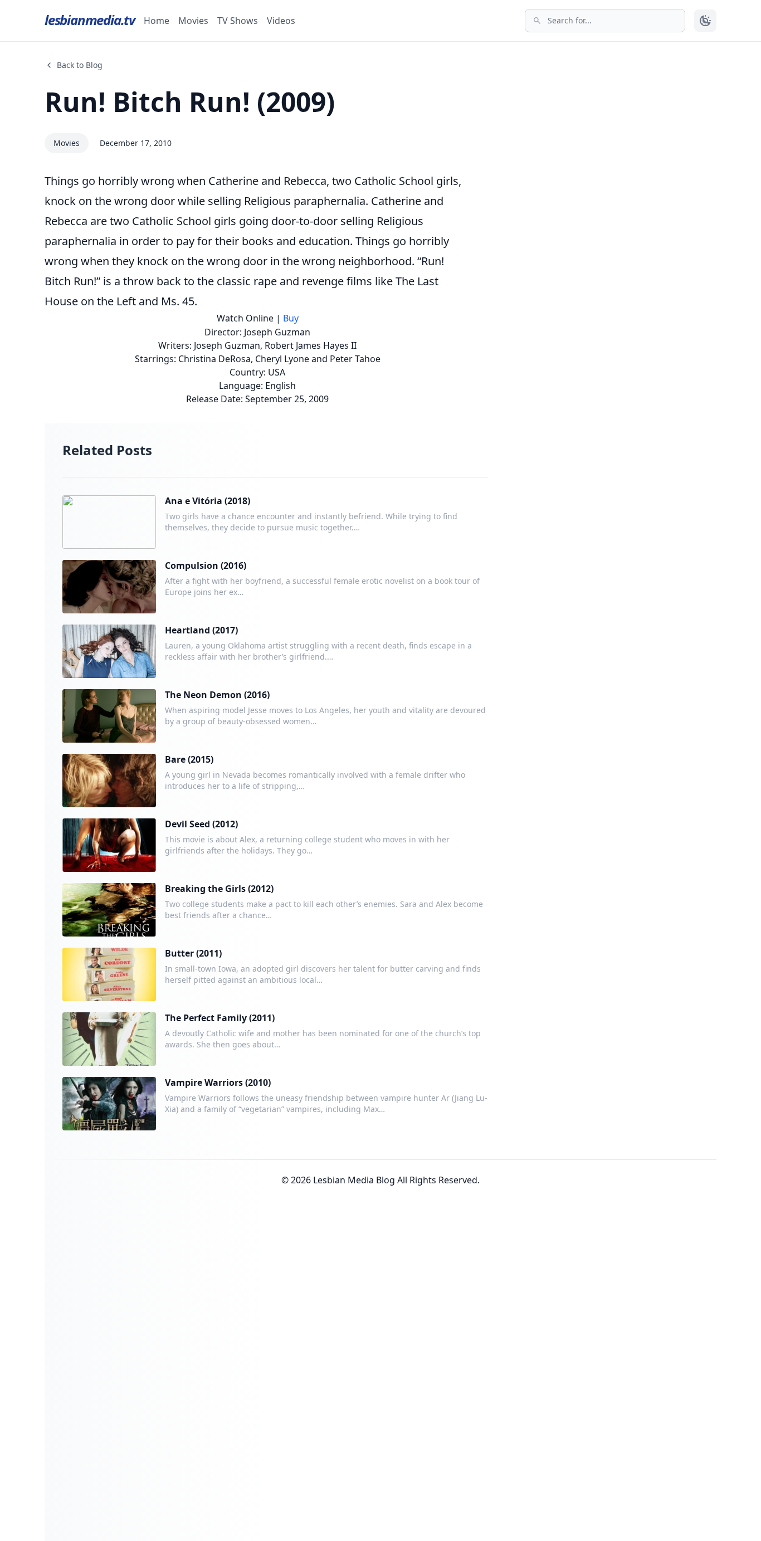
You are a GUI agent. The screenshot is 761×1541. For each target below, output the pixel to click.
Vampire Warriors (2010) (218, 1082)
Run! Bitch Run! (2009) (190, 102)
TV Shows (237, 20)
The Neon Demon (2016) (217, 694)
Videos (281, 20)
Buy (291, 318)
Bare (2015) (189, 759)
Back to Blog (80, 65)
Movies (193, 20)
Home (156, 20)
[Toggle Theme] (705, 20)
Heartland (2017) (201, 630)
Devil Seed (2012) (201, 824)
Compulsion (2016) (205, 565)
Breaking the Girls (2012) (219, 888)
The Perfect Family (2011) (220, 1017)
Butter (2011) (193, 953)
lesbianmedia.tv (90, 20)
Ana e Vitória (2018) (207, 500)
